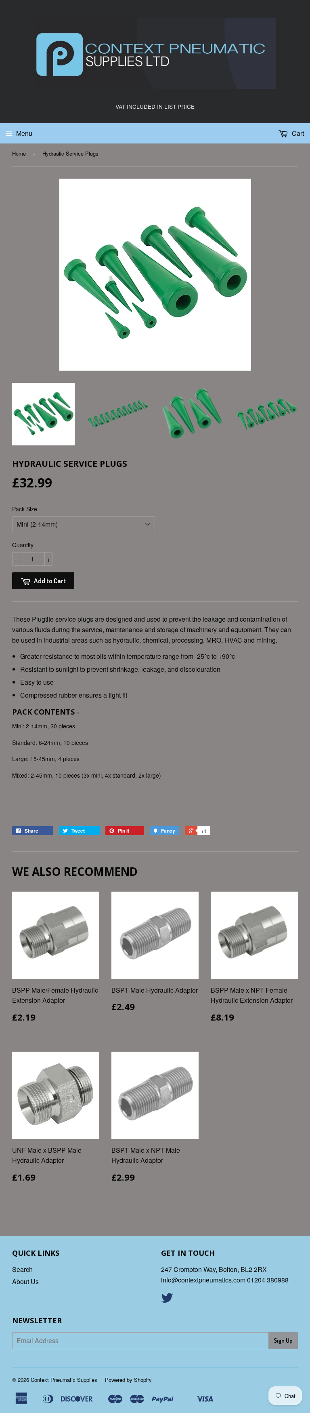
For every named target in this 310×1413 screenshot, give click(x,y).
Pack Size (24, 509)
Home (19, 153)
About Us (25, 1281)
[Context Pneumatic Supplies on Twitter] (167, 1300)
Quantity (23, 545)
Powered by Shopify (128, 1379)
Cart (297, 133)
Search (22, 1269)
